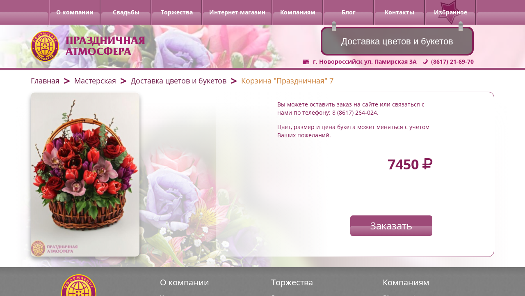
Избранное (450, 12)
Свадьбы (126, 12)
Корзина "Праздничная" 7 (287, 80)
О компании (75, 12)
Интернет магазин (237, 12)
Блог (349, 12)
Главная (45, 80)
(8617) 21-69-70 (452, 61)
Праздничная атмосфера (105, 46)
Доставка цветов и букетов (178, 80)
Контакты (399, 12)
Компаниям (297, 12)
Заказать (391, 225)
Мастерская (95, 80)
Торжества (177, 12)
